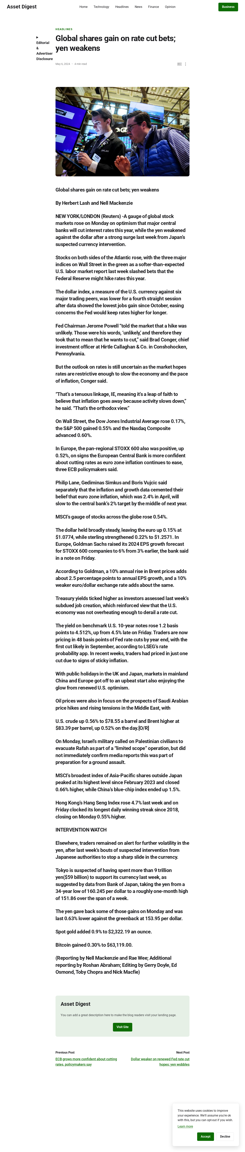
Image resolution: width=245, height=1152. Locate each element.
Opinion (170, 7)
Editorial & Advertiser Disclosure (43, 51)
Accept (205, 1136)
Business (228, 7)
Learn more (185, 1126)
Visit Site (123, 1027)
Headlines (122, 7)
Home (83, 7)
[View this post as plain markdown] (180, 64)
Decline (225, 1136)
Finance (153, 7)
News (138, 7)
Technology (101, 7)
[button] (185, 64)
